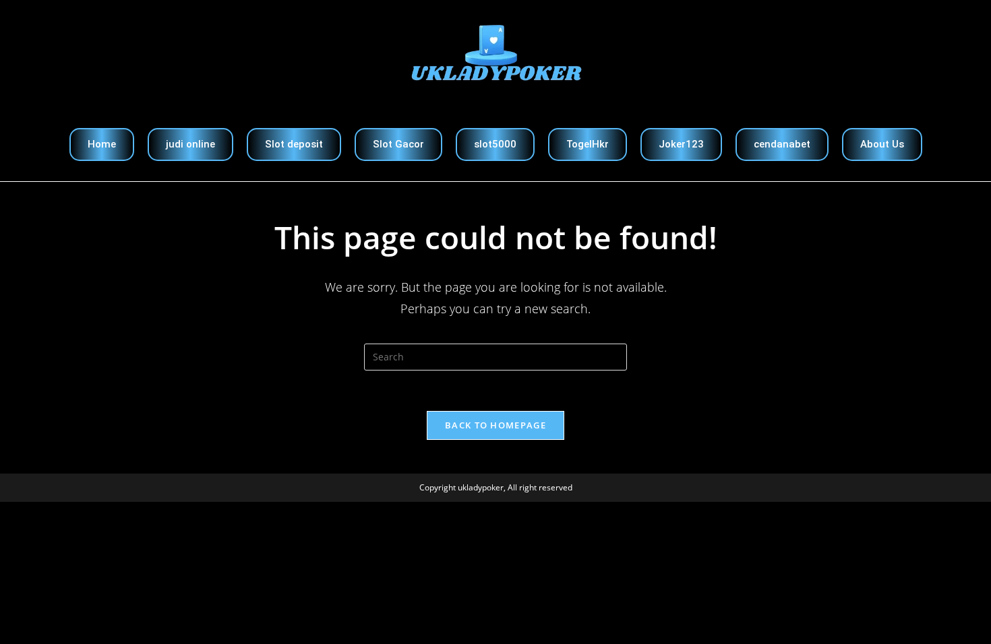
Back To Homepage (495, 425)
